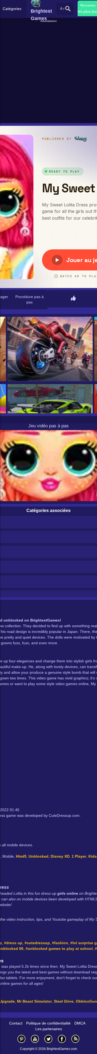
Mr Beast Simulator (34, 1001)
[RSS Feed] (75, 1038)
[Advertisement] (48, 72)
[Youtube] (35, 1038)
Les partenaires (48, 1029)
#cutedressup (37, 943)
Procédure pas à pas (29, 299)
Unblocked (38, 856)
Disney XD (60, 856)
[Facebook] (62, 1038)
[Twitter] (48, 1038)
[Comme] (73, 298)
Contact (15, 1023)
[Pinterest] (21, 1038)
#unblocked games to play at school (59, 948)
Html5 (21, 856)
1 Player (79, 856)
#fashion (60, 943)
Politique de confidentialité (48, 1023)
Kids (92, 856)
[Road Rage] (50, 349)
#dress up (13, 943)
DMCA (79, 1023)
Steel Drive (64, 1001)
